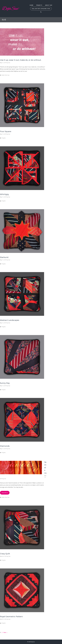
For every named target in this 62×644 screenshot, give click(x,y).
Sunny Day (5, 383)
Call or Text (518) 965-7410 (41, 8)
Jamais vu (45, 467)
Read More (5, 492)
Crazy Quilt (5, 554)
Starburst (4, 257)
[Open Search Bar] (41, 12)
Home (31, 5)
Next (5, 632)
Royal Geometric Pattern (11, 616)
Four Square (5, 131)
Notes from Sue (5, 75)
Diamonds (5, 446)
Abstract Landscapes (9, 320)
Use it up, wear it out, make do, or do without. (20, 60)
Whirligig (4, 194)
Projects (39, 5)
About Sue (48, 5)
